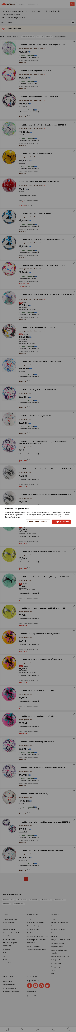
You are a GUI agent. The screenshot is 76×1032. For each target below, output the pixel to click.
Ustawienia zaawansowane (37, 522)
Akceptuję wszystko (61, 522)
